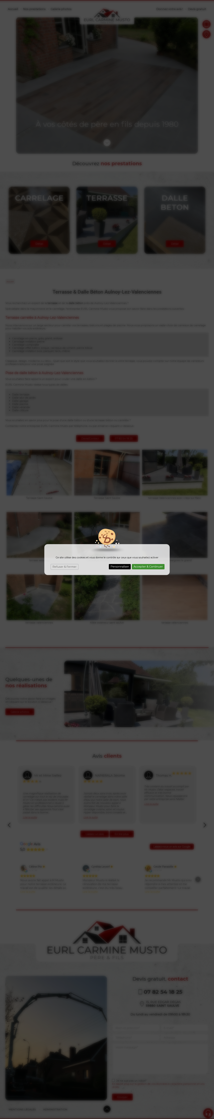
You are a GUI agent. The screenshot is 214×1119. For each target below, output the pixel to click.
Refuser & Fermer (64, 566)
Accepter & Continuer (148, 566)
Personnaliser (120, 566)
